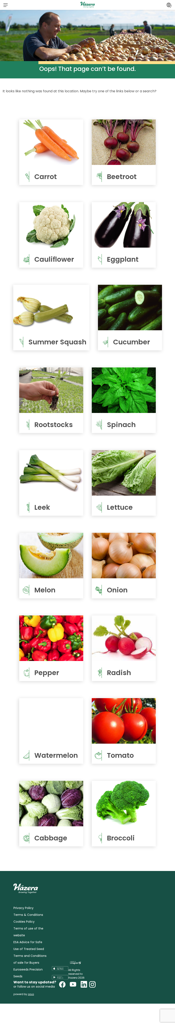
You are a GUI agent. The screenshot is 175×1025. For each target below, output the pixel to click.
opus (31, 994)
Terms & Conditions (28, 915)
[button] (5, 4)
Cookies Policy (24, 921)
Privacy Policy (23, 908)
